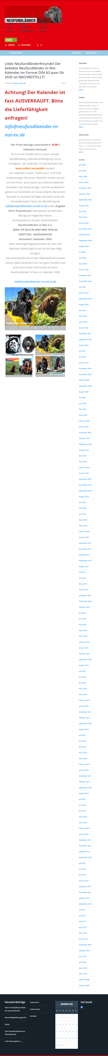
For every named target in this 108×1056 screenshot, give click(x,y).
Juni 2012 (82, 869)
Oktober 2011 (84, 898)
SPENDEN (9, 40)
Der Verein (43, 24)
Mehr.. (81, 90)
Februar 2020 (84, 421)
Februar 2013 (84, 828)
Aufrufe (22, 83)
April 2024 (83, 263)
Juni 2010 (82, 956)
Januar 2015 (84, 706)
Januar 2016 (84, 648)
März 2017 (83, 584)
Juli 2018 (82, 502)
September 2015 (85, 659)
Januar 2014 (84, 770)
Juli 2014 (82, 735)
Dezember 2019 (85, 432)
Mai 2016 (82, 624)
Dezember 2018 (85, 479)
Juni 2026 (82, 170)
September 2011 (85, 904)
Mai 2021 (82, 357)
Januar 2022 (84, 328)
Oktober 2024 (84, 234)
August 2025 (84, 205)
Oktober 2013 (84, 782)
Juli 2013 (82, 799)
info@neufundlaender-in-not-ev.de (26, 206)
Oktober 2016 (84, 607)
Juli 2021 (82, 351)
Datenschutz (35, 1009)
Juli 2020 (82, 397)
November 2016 (85, 601)
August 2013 (84, 793)
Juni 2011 (82, 915)
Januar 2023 (84, 293)
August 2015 (84, 665)
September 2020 (85, 386)
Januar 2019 (84, 473)
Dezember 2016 (85, 595)
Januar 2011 (84, 939)
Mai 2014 (82, 747)
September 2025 (85, 200)
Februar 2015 (84, 700)
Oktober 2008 (84, 979)
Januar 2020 (84, 426)
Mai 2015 (82, 683)
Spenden (10, 31)
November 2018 (85, 485)
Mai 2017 (82, 578)
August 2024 (84, 246)
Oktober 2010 (84, 950)
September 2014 (85, 723)
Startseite (11, 24)
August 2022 (84, 304)
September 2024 (85, 240)
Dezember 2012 (85, 840)
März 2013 (83, 822)
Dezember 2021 (85, 333)
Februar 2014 (84, 764)
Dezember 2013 (85, 776)
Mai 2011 (82, 921)
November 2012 (85, 846)
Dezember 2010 (85, 945)
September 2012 (85, 857)
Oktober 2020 (84, 380)
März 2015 (83, 694)
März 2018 (83, 525)
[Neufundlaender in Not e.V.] (33, 14)
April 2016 (83, 630)
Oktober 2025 (84, 194)
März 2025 (83, 217)
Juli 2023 (82, 287)
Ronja (7, 1024)
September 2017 (85, 560)
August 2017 (84, 566)
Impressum (34, 1002)
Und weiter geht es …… (14, 1041)
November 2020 (85, 374)
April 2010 (83, 968)
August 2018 (84, 496)
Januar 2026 (84, 182)
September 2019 (85, 444)
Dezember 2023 (85, 275)
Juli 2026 (82, 165)
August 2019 (84, 450)
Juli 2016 (82, 613)
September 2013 (85, 787)
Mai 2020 (82, 409)
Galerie (22, 24)
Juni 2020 (82, 403)
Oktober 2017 (84, 555)
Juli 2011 (82, 910)
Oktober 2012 (84, 851)
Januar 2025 (84, 223)
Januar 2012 (84, 881)
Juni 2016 (82, 619)
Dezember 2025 (85, 188)
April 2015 (83, 688)
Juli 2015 (82, 671)
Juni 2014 (82, 741)
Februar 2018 (84, 531)
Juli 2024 (82, 252)
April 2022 (83, 316)
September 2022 (85, 298)
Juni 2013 (82, 805)
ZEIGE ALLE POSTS (16, 53)
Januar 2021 (84, 362)
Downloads (43, 27)
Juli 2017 (82, 572)
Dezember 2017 (85, 543)
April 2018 (83, 520)
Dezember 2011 (85, 886)
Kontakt (42, 31)
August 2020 (84, 392)
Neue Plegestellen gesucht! (15, 1017)
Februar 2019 (84, 467)
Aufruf (10, 27)
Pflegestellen (25, 27)
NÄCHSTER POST (91, 53)
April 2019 (83, 461)
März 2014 (83, 758)
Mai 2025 (82, 211)
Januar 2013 (84, 834)
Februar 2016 (84, 642)
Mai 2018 (82, 514)
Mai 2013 (82, 811)
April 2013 (83, 817)
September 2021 (85, 339)
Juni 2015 (82, 677)
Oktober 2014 (84, 718)
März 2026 (83, 176)
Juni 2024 (82, 258)
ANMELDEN (11, 45)
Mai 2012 (82, 875)
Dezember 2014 (85, 712)
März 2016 (83, 636)
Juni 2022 (82, 310)
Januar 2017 (84, 589)
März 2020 (83, 415)
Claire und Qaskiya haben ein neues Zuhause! (15, 1009)
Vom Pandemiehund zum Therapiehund (15, 1032)
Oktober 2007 (84, 985)
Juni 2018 (82, 508)
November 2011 (85, 892)
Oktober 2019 (84, 438)
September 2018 (85, 491)
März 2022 (83, 322)
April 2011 (83, 927)
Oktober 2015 (84, 654)
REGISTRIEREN (25, 45)
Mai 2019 (82, 456)
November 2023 (85, 281)
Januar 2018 (84, 537)
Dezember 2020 (85, 368)
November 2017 (85, 549)
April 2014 (83, 752)
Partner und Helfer (27, 31)
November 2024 (85, 229)
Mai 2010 (82, 962)
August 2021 (84, 345)
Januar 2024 (84, 269)
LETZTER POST (76, 53)
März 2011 (83, 933)
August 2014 (84, 729)
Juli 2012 (82, 863)
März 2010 (83, 974)
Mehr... (81, 152)
